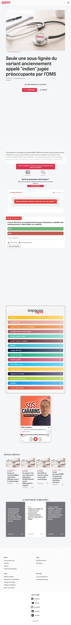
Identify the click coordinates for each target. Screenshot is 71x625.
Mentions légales (9, 577)
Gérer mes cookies (9, 588)
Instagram (37, 607)
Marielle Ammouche (20, 78)
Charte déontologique (10, 569)
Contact (6, 563)
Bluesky (37, 603)
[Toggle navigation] (68, 3)
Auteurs (6, 566)
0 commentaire (30, 90)
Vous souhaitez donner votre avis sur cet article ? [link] (35, 201)
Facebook (37, 599)
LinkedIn (37, 611)
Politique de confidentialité (11, 579)
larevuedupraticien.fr (42, 579)
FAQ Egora (39, 563)
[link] (14, 218)
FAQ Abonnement (41, 560)
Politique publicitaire (10, 585)
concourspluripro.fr (42, 577)
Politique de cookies (9, 582)
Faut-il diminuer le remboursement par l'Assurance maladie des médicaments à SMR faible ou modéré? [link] (35, 223)
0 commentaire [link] (16, 192)
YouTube (37, 615)
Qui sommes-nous (9, 560)
